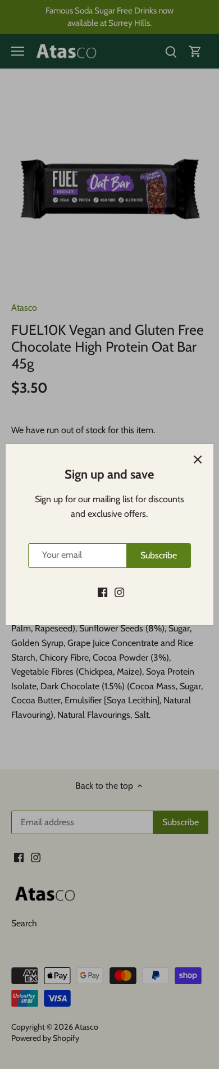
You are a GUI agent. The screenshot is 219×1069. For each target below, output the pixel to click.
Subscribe (158, 555)
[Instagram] (119, 592)
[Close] (197, 459)
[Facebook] (102, 592)
